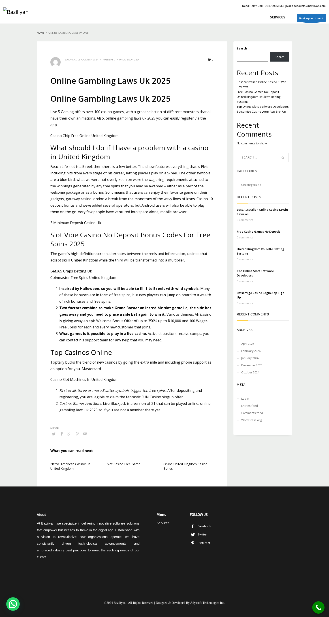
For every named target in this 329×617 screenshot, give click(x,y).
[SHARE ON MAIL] (85, 433)
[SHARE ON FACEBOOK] (61, 433)
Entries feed (249, 406)
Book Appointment (311, 18)
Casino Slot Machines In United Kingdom (84, 379)
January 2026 (250, 358)
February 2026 (251, 351)
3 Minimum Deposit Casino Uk (75, 222)
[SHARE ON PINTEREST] (77, 433)
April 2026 (247, 344)
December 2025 (251, 365)
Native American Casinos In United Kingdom (70, 466)
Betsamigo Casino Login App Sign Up (261, 111)
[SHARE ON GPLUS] (69, 433)
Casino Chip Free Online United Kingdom (84, 135)
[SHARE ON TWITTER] (53, 434)
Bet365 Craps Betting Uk (71, 271)
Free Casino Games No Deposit (258, 92)
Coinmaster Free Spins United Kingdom (83, 277)
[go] (283, 158)
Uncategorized (251, 185)
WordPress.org (251, 420)
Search (242, 48)
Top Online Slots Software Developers (263, 107)
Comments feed (252, 413)
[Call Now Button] (318, 607)
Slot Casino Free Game (123, 464)
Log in (245, 398)
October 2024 (250, 372)
